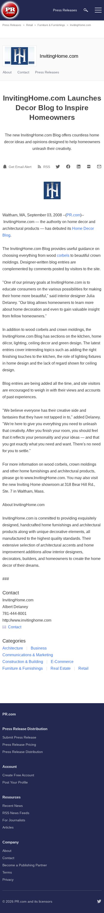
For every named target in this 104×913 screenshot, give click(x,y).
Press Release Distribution (22, 752)
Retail (29, 25)
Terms (7, 872)
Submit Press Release (19, 737)
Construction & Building (22, 662)
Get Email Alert (20, 166)
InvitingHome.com (80, 25)
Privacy (8, 879)
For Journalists (13, 820)
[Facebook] (68, 166)
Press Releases (11, 25)
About (7, 72)
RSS (46, 166)
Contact (23, 72)
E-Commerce (62, 662)
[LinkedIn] (78, 166)
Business (39, 648)
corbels (63, 255)
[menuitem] (86, 10)
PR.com (73, 215)
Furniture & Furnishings (51, 25)
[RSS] (40, 166)
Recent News (12, 806)
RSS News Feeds (15, 813)
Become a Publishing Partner (24, 865)
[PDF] (88, 166)
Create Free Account (18, 775)
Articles (8, 827)
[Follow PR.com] (99, 901)
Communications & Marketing (27, 655)
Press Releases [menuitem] (65, 10)
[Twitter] (57, 166)
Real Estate (61, 668)
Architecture (12, 648)
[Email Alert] (5, 166)
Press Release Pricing (19, 744)
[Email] (99, 166)
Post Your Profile (15, 782)
